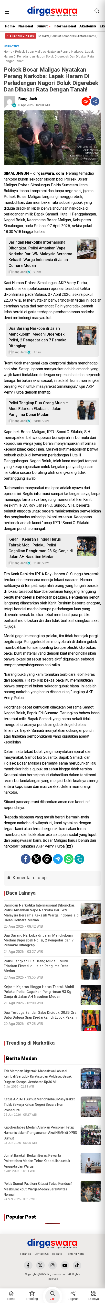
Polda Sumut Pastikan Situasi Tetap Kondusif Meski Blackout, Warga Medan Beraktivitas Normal (38, 1189)
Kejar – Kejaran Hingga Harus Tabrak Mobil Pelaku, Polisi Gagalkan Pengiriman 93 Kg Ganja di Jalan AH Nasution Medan (41, 548)
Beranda (25, 1254)
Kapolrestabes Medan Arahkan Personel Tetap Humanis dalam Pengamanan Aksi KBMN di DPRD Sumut (40, 1133)
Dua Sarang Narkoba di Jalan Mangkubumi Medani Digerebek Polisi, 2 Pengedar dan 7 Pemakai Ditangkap (38, 337)
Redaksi (57, 1254)
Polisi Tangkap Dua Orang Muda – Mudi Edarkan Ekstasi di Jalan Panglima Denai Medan (38, 409)
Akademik (87, 26)
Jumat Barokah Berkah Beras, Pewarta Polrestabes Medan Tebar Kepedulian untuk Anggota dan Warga (37, 1161)
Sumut (42, 26)
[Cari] (97, 11)
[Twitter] (40, 1265)
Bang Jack (27, 99)
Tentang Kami (75, 1254)
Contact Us (41, 1254)
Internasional (64, 26)
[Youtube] (65, 1265)
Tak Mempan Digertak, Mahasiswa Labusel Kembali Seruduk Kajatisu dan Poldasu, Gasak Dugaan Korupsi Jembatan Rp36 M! (38, 1077)
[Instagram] (52, 1265)
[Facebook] (28, 1265)
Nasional (25, 26)
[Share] (95, 101)
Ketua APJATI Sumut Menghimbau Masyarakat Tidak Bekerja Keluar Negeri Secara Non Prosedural (39, 1105)
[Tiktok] (77, 1265)
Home (10, 26)
